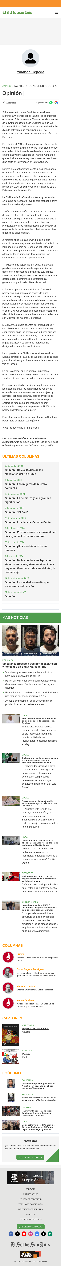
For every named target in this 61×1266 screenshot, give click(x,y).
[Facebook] (11, 1233)
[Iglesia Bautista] (8, 1003)
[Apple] (43, 1233)
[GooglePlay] (50, 1233)
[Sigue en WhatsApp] (51, 102)
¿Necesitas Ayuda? (30, 1226)
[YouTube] (24, 1233)
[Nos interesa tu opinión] (30, 1177)
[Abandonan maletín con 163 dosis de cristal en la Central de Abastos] (11, 1098)
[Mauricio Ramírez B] (8, 988)
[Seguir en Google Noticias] (56, 102)
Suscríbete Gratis (30, 1157)
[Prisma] (8, 957)
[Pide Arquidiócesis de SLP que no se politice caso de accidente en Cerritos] (11, 732)
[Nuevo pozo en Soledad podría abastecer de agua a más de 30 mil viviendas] (11, 814)
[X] (17, 1233)
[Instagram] (30, 1233)
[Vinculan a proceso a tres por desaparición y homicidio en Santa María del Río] (30, 641)
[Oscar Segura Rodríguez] (8, 972)
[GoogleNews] (37, 1233)
